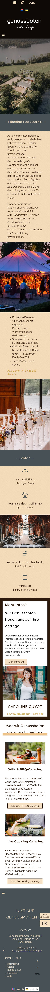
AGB (9, 976)
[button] (3, 35)
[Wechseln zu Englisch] (22, 10)
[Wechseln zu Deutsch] (26, 10)
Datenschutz (13, 964)
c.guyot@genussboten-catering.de (25, 713)
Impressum (12, 973)
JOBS (32, 2)
